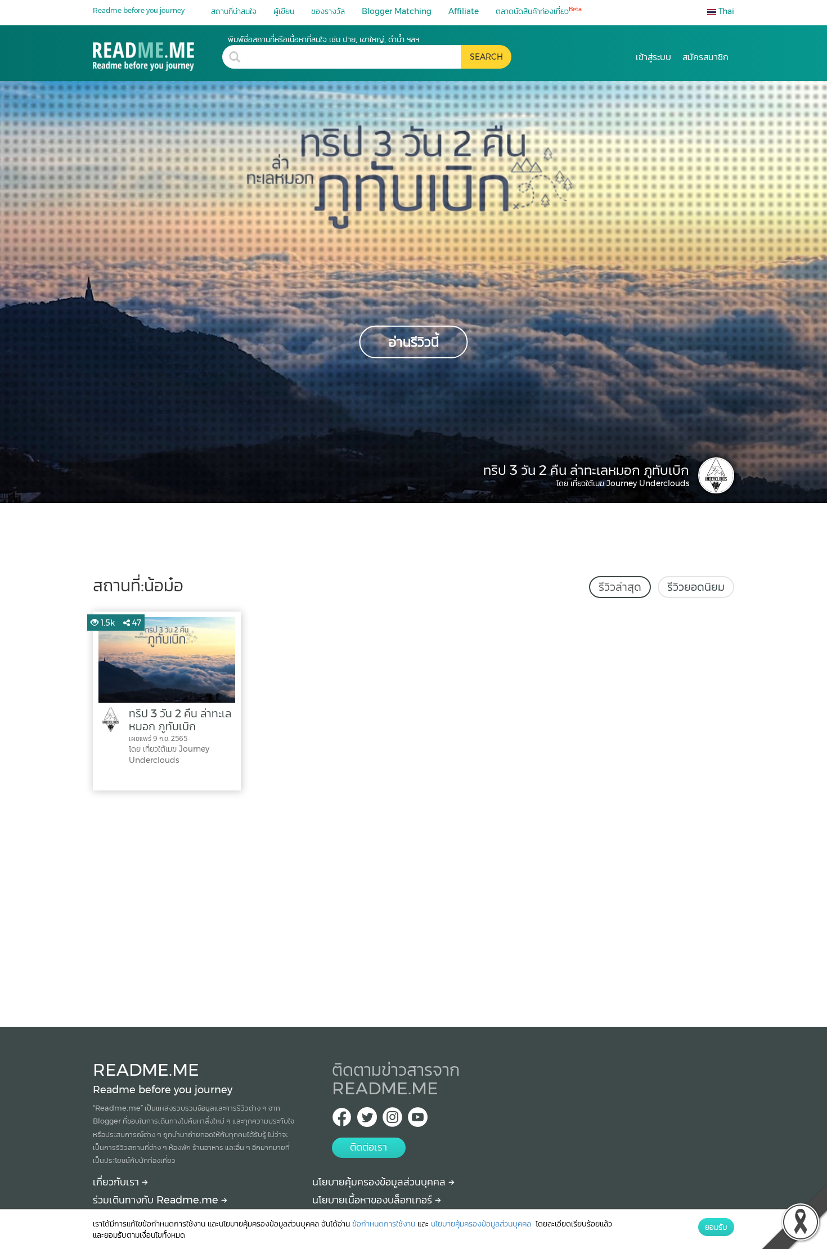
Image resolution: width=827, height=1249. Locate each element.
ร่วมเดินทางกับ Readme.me (157, 1200)
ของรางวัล (328, 11)
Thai (725, 11)
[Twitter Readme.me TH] (367, 1120)
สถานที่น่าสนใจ (234, 11)
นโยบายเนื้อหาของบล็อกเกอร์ (373, 1200)
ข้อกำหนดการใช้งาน (383, 1224)
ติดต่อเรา (368, 1147)
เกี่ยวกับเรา (117, 1182)
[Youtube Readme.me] (418, 1120)
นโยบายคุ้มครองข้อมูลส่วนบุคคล (380, 1182)
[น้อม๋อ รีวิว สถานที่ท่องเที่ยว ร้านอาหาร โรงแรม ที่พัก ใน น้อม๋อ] (157, 52)
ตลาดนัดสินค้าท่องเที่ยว (539, 11)
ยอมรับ (716, 1227)
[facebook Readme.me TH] (342, 1120)
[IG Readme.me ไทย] (392, 1120)
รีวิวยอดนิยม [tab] (696, 587)
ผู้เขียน (283, 11)
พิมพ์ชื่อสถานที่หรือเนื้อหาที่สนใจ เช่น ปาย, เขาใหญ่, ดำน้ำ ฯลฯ (323, 39)
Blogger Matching (397, 11)
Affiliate (463, 11)
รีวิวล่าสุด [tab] (620, 587)
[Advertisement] (413, 906)
